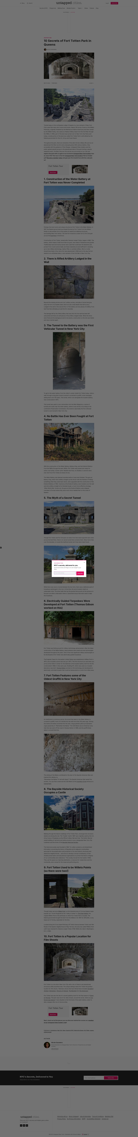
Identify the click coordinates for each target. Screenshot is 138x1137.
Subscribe (80, 573)
